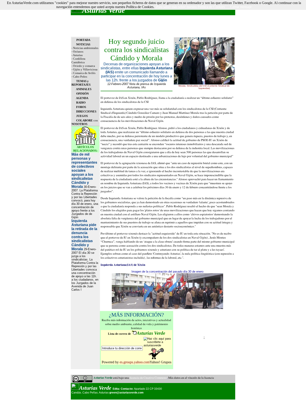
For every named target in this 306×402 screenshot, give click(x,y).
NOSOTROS (79, 124)
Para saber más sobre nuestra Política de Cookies (190, 7)
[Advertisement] (153, 26)
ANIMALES (83, 89)
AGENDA (82, 98)
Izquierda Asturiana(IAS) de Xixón (123, 264)
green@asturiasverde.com (126, 392)
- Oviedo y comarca (83, 66)
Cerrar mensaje (241, 7)
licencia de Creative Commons (148, 378)
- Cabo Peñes (79, 76)
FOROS (81, 107)
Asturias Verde (103, 10)
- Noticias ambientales (84, 48)
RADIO (81, 102)
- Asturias (77, 55)
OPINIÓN (82, 93)
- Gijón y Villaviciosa (84, 69)
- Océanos (77, 51)
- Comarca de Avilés (83, 73)
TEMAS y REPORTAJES (81, 82)
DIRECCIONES (86, 111)
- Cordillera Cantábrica (78, 60)
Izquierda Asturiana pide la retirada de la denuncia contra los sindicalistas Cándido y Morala (84, 235)
